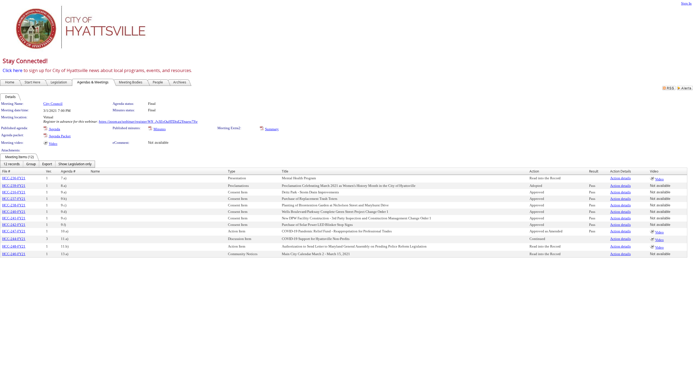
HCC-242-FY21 (13, 225)
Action (534, 171)
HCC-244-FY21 (13, 239)
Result (593, 171)
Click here (12, 70)
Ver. (48, 171)
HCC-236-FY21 (13, 178)
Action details (620, 178)
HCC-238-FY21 (13, 205)
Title (285, 171)
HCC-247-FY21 (13, 231)
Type (231, 171)
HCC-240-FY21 (13, 212)
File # (6, 171)
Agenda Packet (60, 136)
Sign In (686, 3)
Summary (272, 129)
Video (53, 144)
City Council (53, 104)
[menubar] (47, 164)
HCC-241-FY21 (13, 218)
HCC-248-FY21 (13, 246)
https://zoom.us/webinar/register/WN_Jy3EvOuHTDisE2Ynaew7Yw (148, 121)
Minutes (159, 129)
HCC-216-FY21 (13, 192)
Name (95, 171)
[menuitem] (11, 164)
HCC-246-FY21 (13, 254)
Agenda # (68, 171)
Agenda (54, 129)
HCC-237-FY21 (13, 199)
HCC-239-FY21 (13, 186)
